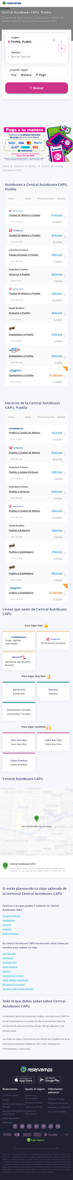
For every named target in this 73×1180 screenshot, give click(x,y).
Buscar (38, 88)
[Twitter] (22, 1126)
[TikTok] (50, 1126)
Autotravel (8, 958)
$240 (57, 235)
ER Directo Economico (14, 984)
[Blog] (57, 1126)
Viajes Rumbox (10, 966)
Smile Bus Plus (10, 962)
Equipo (6, 1099)
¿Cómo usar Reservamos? (31, 1097)
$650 (57, 312)
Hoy (13, 75)
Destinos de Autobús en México (14, 1105)
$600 (57, 530)
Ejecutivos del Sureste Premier (18, 988)
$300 (57, 254)
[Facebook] (15, 1126)
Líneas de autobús (11, 1118)
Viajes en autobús (33, 1106)
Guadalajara (9, 920)
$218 (57, 432)
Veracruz (7, 924)
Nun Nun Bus (9, 953)
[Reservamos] (12, 3)
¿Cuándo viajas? (19, 69)
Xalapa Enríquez (11, 933)
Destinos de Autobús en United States (14, 1112)
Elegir (42, 75)
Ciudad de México (12, 915)
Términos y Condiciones (59, 1107)
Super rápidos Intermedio (16, 980)
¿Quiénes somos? (11, 1095)
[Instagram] (29, 1126)
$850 (57, 573)
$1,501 (56, 592)
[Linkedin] (36, 1126)
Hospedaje (8, 1122)
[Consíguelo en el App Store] (23, 1079)
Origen (15, 37)
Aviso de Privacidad (57, 1111)
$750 (57, 334)
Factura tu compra (33, 1102)
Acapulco (7, 929)
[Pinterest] (43, 1126)
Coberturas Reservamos (31, 1112)
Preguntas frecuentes (58, 1103)
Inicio (6, 166)
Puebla (45, 166)
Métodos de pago (56, 1098)
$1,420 (56, 375)
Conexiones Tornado (13, 975)
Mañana (26, 75)
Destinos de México (25, 166)
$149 (57, 215)
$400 (57, 274)
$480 (57, 293)
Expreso (7, 971)
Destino (15, 52)
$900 (57, 355)
